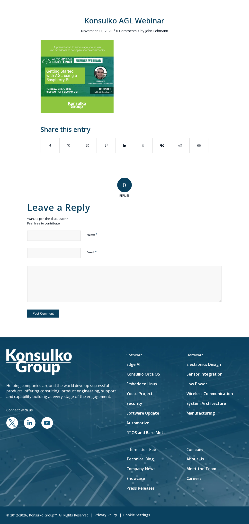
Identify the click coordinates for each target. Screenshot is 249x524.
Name (92, 234)
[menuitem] (93, 10)
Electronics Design (204, 364)
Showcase (135, 478)
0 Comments (126, 31)
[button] (223, 10)
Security (134, 403)
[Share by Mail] (199, 145)
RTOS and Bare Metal (146, 432)
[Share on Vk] (162, 145)
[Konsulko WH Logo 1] (35, 10)
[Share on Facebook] (50, 145)
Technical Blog (140, 459)
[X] (12, 427)
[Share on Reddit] (180, 145)
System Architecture (206, 403)
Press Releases (140, 488)
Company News (140, 468)
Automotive (137, 423)
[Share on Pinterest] (106, 145)
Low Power (197, 384)
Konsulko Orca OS (143, 374)
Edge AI (133, 364)
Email (92, 252)
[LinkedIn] (30, 427)
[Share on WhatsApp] (87, 145)
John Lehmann (156, 31)
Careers (194, 478)
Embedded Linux (141, 384)
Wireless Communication (210, 393)
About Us (195, 459)
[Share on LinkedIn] (125, 145)
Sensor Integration (204, 374)
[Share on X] (69, 145)
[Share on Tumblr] (143, 145)
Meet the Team (201, 468)
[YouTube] (47, 427)
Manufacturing (201, 413)
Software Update (142, 413)
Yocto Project (139, 393)
